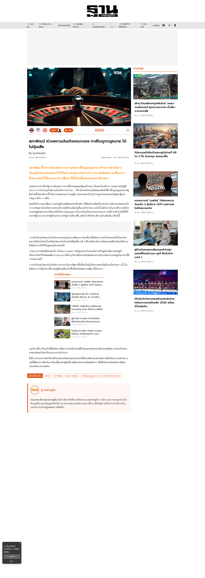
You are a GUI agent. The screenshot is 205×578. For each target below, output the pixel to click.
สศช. (47, 375)
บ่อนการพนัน (72, 375)
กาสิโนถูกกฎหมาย (89, 375)
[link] (155, 97)
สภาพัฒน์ (58, 375)
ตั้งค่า (12, 561)
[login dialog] (175, 25)
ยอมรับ (11, 556)
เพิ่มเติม (6, 552)
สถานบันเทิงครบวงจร (110, 375)
